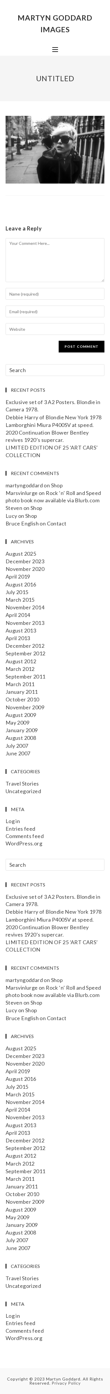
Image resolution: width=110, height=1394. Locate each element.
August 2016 (21, 584)
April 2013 (18, 638)
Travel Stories (22, 783)
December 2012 (25, 645)
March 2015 (20, 599)
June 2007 (18, 753)
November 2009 (25, 707)
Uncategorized (23, 791)
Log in (13, 821)
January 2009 (22, 730)
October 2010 (22, 699)
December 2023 (25, 561)
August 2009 (21, 715)
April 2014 (18, 615)
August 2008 (21, 738)
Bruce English (22, 523)
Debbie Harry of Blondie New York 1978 (54, 417)
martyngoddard (24, 485)
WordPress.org (24, 843)
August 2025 (21, 553)
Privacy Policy (66, 1383)
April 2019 (18, 576)
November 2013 (25, 623)
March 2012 (20, 669)
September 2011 (25, 676)
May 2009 (17, 722)
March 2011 (20, 684)
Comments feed (25, 836)
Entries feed (20, 828)
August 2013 (21, 630)
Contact (57, 523)
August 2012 (21, 661)
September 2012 (25, 653)
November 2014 (25, 607)
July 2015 (17, 592)
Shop (57, 485)
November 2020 (25, 569)
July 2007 (17, 745)
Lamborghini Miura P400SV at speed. (50, 425)
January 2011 (22, 691)
